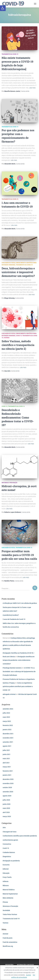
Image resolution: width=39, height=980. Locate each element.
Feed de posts (7, 938)
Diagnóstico (7, 856)
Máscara (6, 885)
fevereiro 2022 (8, 725)
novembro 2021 (8, 738)
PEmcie (5, 902)
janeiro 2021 (7, 775)
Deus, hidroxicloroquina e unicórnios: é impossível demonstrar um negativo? (18, 272)
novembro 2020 (8, 783)
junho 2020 (6, 804)
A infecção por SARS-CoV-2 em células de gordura (20, 603)
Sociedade (6, 910)
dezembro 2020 (8, 779)
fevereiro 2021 (8, 771)
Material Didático (9, 890)
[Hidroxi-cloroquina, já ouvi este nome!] (19, 466)
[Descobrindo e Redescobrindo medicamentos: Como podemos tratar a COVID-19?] (19, 390)
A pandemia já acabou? (11, 615)
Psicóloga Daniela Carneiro (12, 668)
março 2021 (7, 767)
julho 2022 (6, 713)
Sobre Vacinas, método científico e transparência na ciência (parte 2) (18, 344)
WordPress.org (8, 946)
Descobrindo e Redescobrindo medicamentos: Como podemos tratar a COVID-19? (18, 417)
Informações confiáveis (25, 964)
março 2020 (7, 816)
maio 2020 (6, 808)
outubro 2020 (7, 787)
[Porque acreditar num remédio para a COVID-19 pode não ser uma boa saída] (19, 531)
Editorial (6, 869)
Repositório (9, 964)
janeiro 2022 (7, 729)
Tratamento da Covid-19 (10, 54)
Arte (4, 827)
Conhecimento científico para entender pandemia (20, 836)
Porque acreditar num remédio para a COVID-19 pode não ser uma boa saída (19, 554)
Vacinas (6, 337)
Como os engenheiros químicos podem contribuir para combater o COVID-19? (18, 686)
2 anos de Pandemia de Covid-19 (14, 619)
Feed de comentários (10, 942)
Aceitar (28, 975)
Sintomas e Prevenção (9, 482)
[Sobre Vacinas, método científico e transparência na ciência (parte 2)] (19, 317)
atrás (25, 91)
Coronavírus (7, 844)
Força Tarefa (7, 877)
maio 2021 (6, 758)
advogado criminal (9, 694)
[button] (3, 8)
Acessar (5, 934)
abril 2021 (6, 763)
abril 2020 (6, 812)
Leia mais (32, 88)
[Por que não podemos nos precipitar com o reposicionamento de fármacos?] (19, 111)
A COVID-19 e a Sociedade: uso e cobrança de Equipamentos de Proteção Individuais (19, 671)
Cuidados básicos (9, 852)
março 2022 (7, 721)
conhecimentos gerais (10, 840)
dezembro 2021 (8, 733)
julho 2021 (6, 750)
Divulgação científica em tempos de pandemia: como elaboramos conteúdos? (18, 660)
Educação (6, 873)
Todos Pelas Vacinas (10, 914)
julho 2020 (6, 800)
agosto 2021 (7, 746)
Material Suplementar (10, 894)
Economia (6, 865)
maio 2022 (6, 717)
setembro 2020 (8, 792)
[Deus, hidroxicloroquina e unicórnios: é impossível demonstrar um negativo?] (19, 247)
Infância (5, 881)
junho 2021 (6, 754)
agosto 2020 (7, 796)
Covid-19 (19, 335)
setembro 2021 (8, 742)
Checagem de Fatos (8, 262)
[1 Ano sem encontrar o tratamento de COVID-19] (19, 183)
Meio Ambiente (8, 898)
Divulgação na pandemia (11, 861)
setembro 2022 (8, 709)
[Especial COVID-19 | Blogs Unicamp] (14, 3)
